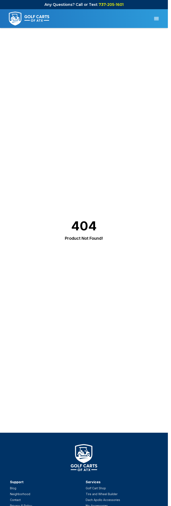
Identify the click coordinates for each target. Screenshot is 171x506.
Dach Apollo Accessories (103, 500)
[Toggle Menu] (156, 18)
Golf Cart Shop (96, 488)
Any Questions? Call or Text (84, 4)
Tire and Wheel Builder (102, 494)
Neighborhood (20, 494)
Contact (15, 500)
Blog (13, 488)
